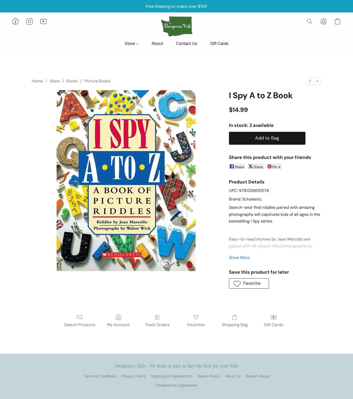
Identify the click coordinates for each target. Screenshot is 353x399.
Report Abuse (258, 376)
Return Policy (209, 376)
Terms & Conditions (100, 376)
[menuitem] (310, 81)
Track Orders (157, 324)
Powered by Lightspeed (176, 385)
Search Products (79, 324)
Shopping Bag (235, 324)
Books (72, 81)
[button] (176, 26)
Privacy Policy (134, 376)
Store (130, 43)
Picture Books (97, 81)
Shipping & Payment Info (172, 376)
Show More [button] (239, 257)
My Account (118, 324)
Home (37, 81)
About (157, 43)
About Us (233, 376)
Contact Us (186, 43)
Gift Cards (219, 43)
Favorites (196, 324)
